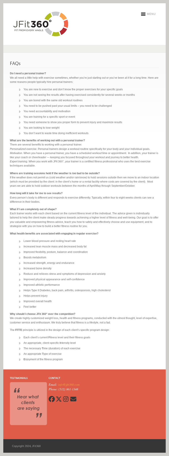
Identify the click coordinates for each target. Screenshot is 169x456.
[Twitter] (59, 401)
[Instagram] (66, 401)
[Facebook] (52, 401)
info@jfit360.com (69, 384)
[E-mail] (73, 401)
